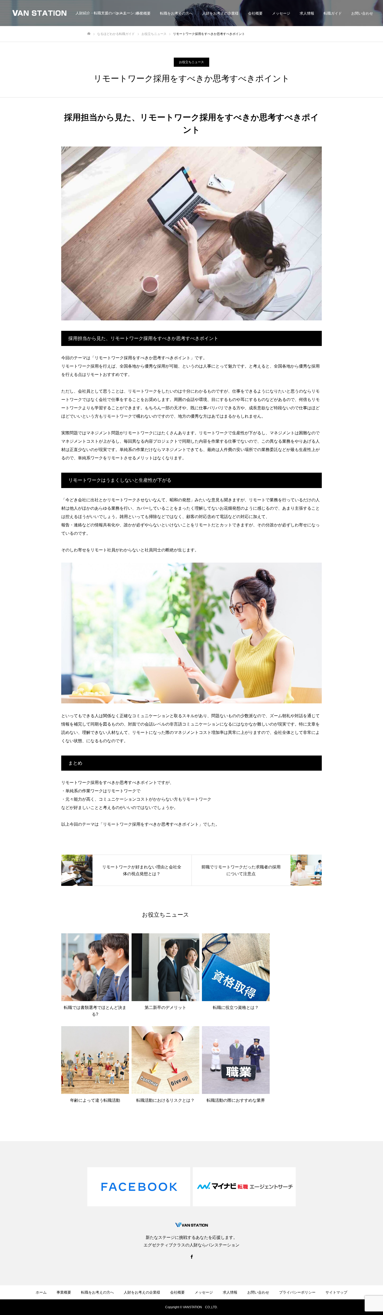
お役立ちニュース (191, 62)
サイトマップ (336, 1292)
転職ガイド (333, 13)
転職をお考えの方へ (176, 13)
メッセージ (281, 13)
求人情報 (307, 13)
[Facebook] (191, 1256)
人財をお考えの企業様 (220, 13)
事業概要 (143, 13)
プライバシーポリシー (297, 1292)
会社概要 (255, 13)
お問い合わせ (362, 13)
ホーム (41, 1292)
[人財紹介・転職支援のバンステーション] (39, 13)
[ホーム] (88, 33)
